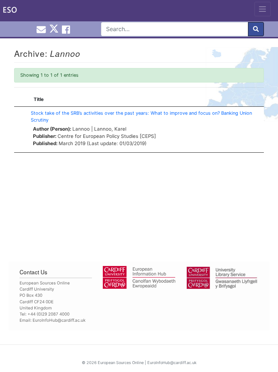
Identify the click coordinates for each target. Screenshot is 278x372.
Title (39, 99)
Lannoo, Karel (110, 129)
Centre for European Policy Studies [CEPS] (107, 136)
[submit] (256, 29)
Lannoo (81, 129)
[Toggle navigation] (262, 9)
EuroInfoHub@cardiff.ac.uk (59, 320)
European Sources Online (121, 362)
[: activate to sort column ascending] (20, 99)
